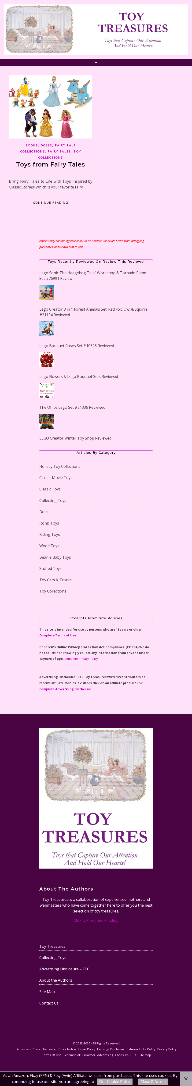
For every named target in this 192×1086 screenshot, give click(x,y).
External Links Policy (141, 1043)
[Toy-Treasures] (96, 29)
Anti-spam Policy (28, 1043)
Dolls (46, 145)
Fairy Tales (59, 151)
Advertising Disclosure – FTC (64, 963)
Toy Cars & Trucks (55, 574)
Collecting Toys (52, 494)
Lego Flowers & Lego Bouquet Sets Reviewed (78, 376)
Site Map (47, 986)
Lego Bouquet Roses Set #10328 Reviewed (76, 345)
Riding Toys (49, 528)
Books (32, 145)
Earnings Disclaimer (111, 1043)
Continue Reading (50, 202)
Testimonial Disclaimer (79, 1049)
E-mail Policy (86, 1043)
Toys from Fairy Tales (50, 164)
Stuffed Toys (50, 562)
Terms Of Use (52, 1049)
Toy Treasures (52, 940)
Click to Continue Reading (96, 914)
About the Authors (55, 974)
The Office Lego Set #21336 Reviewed (72, 407)
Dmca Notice (67, 1043)
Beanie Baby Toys (55, 551)
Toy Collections (52, 585)
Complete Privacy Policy (81, 653)
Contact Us (49, 997)
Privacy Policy (167, 1043)
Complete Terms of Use (57, 630)
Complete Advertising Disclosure (65, 683)
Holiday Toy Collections (59, 460)
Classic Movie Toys (55, 472)
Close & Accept (153, 1081)
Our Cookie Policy (114, 1081)
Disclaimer (49, 1043)
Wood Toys (49, 540)
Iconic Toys (49, 517)
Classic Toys (50, 483)
